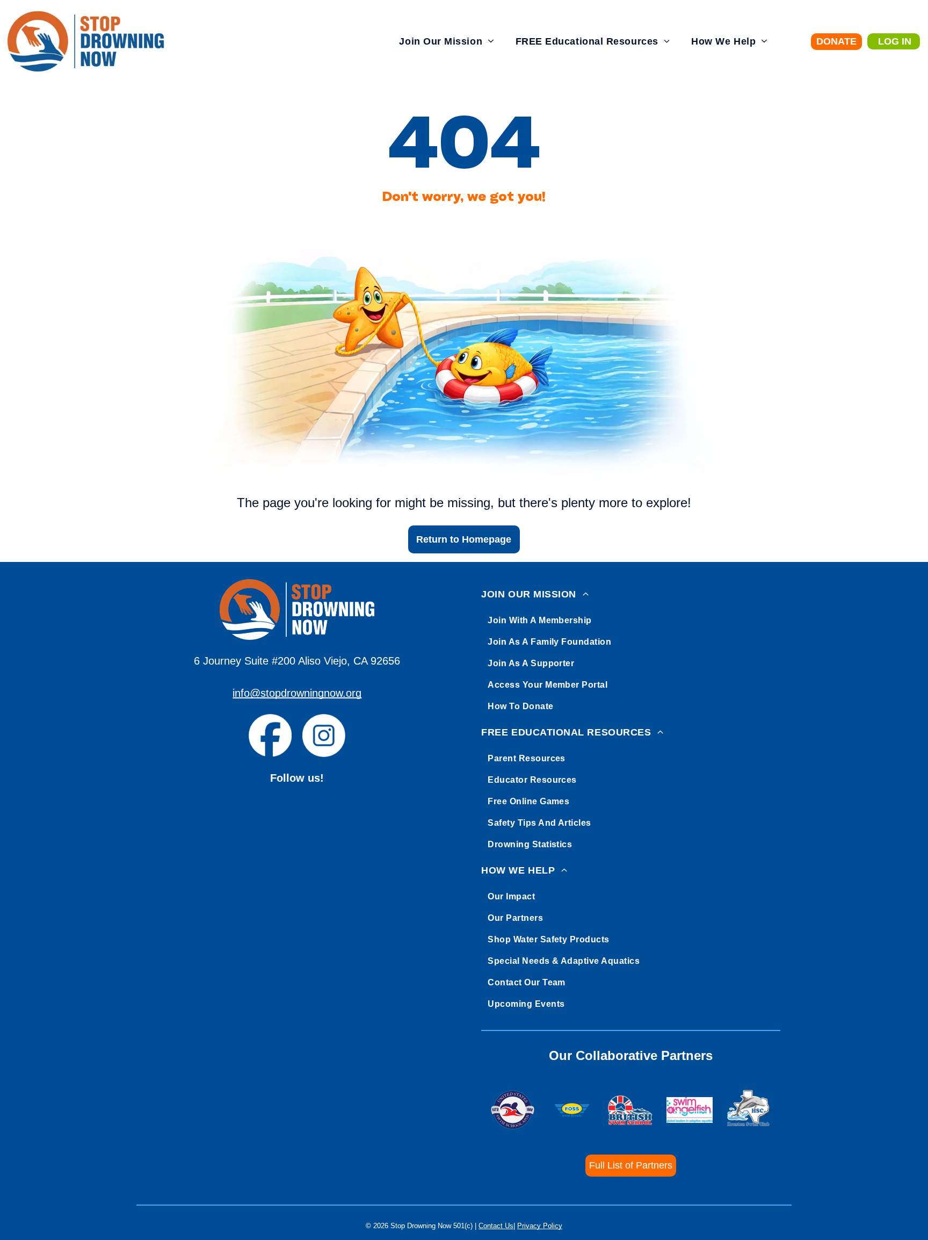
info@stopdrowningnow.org (297, 693)
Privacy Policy (539, 1226)
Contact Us (496, 1226)
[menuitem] (446, 42)
